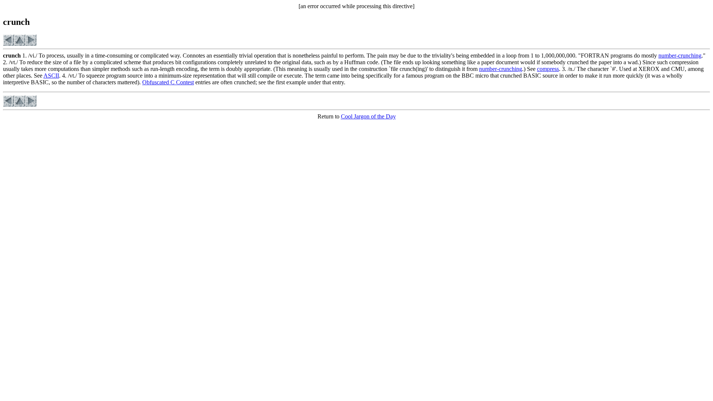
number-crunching (679, 55)
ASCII (51, 75)
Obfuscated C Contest (168, 82)
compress (548, 69)
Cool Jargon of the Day (368, 116)
